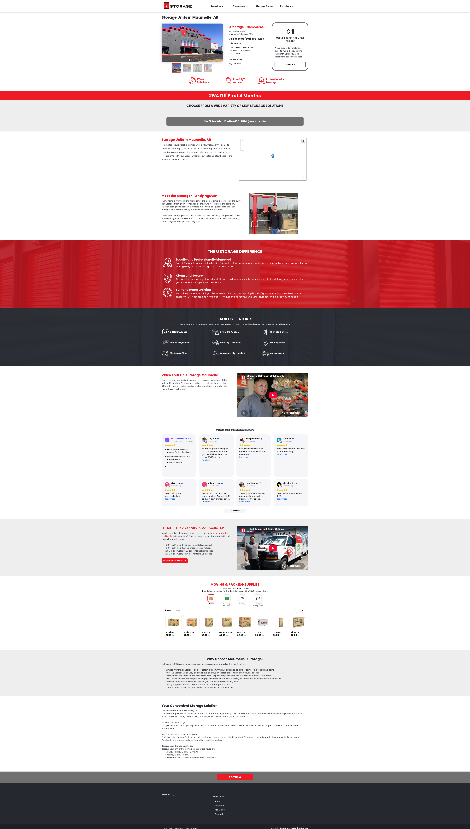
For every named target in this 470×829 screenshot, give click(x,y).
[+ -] (272, 159)
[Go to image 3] (193, 60)
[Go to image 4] (195, 60)
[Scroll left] (296, 610)
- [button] (242, 144)
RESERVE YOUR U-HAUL (174, 560)
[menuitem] (219, 6)
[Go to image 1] (189, 60)
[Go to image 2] (191, 60)
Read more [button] (207, 460)
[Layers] (303, 140)
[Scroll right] (302, 610)
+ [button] (242, 140)
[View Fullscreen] (242, 148)
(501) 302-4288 (254, 38)
